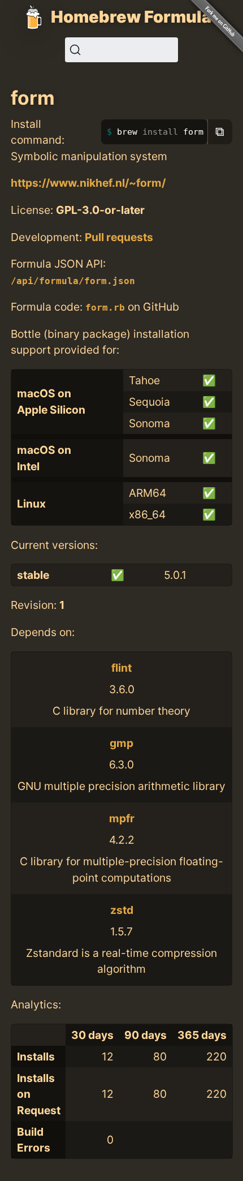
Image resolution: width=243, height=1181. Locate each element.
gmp (121, 743)
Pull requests (119, 237)
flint (121, 668)
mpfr (121, 818)
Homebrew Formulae (136, 17)
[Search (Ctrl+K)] (121, 49)
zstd (121, 910)
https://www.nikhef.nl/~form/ (88, 183)
